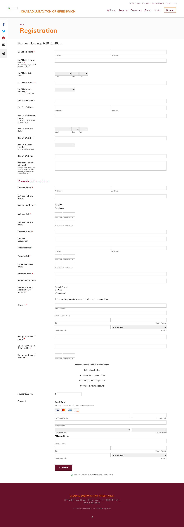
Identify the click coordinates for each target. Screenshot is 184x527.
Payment (22, 401)
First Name (58, 55)
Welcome (111, 10)
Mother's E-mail (25, 231)
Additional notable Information (26, 164)
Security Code (161, 418)
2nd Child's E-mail (26, 156)
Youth (157, 10)
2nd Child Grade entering (25, 146)
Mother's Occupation (23, 239)
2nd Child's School (26, 138)
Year (80, 76)
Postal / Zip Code (61, 330)
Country (163, 330)
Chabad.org (86, 509)
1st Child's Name (26, 52)
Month (57, 76)
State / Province (161, 323)
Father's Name (25, 248)
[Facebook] (92, 517)
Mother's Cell (24, 214)
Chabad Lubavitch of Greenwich (48, 11)
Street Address (60, 308)
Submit (63, 467)
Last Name (115, 55)
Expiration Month (60, 433)
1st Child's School (26, 82)
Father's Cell (24, 256)
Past (22, 24)
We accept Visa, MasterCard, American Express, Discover (74, 406)
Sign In (146, 3)
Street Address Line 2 (62, 316)
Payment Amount (25, 394)
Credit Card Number (62, 418)
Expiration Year (161, 433)
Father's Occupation (27, 280)
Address (22, 305)
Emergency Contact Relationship (26, 347)
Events (148, 10)
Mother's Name (25, 187)
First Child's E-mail (26, 100)
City (56, 323)
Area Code (58, 217)
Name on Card (60, 425)
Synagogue (136, 10)
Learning (123, 10)
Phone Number (68, 217)
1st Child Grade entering (25, 90)
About (138, 3)
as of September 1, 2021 (26, 94)
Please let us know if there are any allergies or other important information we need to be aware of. (26, 170)
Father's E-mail (25, 273)
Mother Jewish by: (26, 205)
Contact (168, 3)
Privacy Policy (106, 509)
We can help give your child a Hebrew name (26, 66)
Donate (169, 10)
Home (132, 3)
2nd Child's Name (26, 107)
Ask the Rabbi (157, 3)
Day (73, 76)
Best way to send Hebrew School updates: (25, 289)
